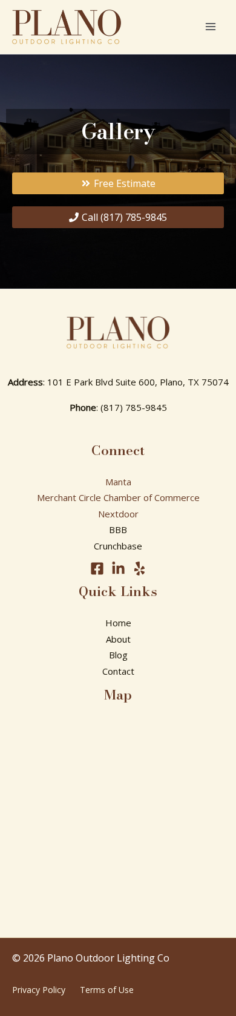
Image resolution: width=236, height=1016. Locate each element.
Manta (118, 482)
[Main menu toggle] (210, 26)
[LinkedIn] (118, 568)
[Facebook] (97, 568)
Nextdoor (118, 514)
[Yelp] (139, 568)
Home (118, 623)
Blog (118, 655)
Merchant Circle (69, 497)
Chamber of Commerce (151, 497)
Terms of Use (107, 989)
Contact (118, 671)
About (118, 639)
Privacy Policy (38, 989)
